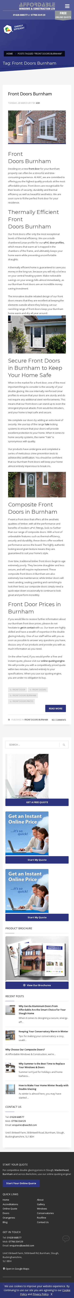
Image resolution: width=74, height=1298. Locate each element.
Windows (42, 1208)
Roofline (41, 1217)
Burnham (8, 1174)
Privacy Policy (40, 1294)
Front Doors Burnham (30, 94)
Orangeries (9, 1217)
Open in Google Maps (17, 1268)
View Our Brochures (39, 985)
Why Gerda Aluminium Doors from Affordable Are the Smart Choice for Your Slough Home (42, 1009)
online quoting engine (53, 660)
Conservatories (45, 1213)
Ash (38, 103)
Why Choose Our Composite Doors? (25, 1049)
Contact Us (43, 1222)
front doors (39, 689)
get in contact (27, 627)
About (40, 1199)
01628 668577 (20, 14)
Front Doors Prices (23, 701)
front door (34, 168)
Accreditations (10, 1204)
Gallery (41, 1204)
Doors (6, 1213)
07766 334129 (38, 14)
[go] (64, 745)
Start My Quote (37, 859)
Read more (55, 708)
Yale (47, 424)
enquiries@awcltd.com (24, 1125)
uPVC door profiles (53, 242)
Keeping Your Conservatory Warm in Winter (43, 1031)
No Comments (59, 720)
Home (6, 1199)
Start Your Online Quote (21, 1183)
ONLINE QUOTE (63, 14)
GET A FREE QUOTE (37, 802)
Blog (5, 1222)
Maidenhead (62, 1170)
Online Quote (10, 1208)
